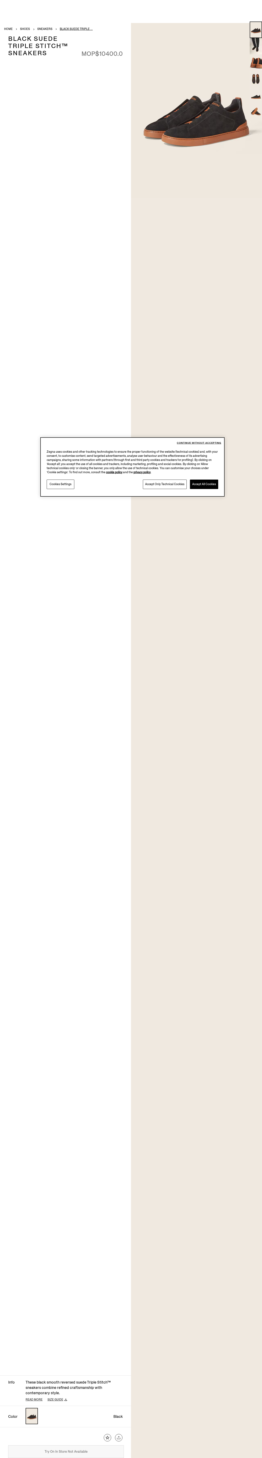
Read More (34, 1400)
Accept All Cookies (204, 484)
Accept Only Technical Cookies (164, 484)
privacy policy (142, 472)
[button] (256, 30)
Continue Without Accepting (199, 442)
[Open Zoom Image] (196, 110)
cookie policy (114, 472)
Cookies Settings (60, 484)
